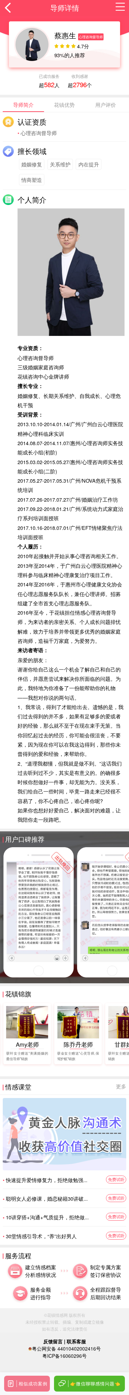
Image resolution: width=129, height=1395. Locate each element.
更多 (121, 1086)
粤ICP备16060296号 (64, 1355)
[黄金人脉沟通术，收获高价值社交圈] (64, 1134)
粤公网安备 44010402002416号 (66, 1348)
